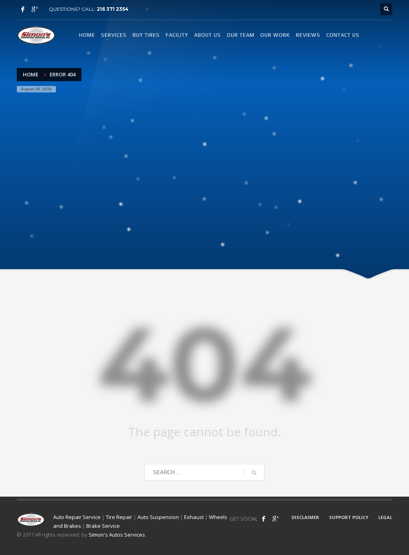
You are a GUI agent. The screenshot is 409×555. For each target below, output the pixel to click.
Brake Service (103, 525)
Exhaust (194, 517)
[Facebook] (23, 9)
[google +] (276, 519)
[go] (254, 472)
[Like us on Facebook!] (264, 519)
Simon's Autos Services (117, 534)
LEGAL (385, 517)
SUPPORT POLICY (348, 517)
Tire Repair (119, 517)
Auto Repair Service (77, 517)
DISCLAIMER (305, 517)
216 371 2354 (113, 9)
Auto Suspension (158, 517)
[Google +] (35, 9)
